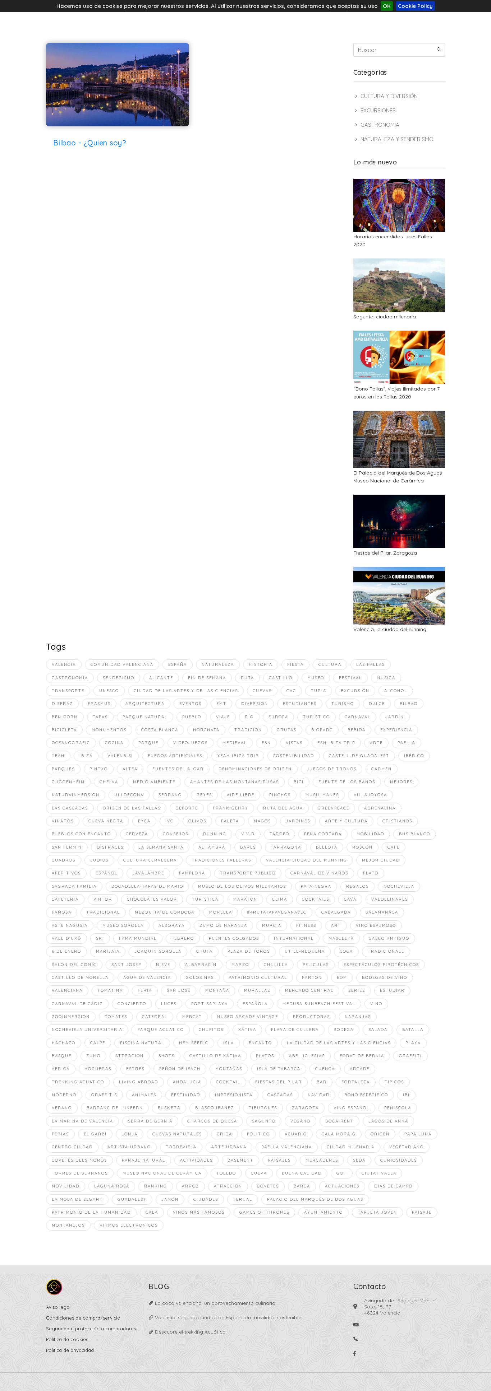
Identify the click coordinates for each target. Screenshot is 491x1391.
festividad (185, 1094)
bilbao (409, 703)
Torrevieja (181, 1146)
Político (258, 1133)
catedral (155, 1016)
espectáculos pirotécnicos (381, 964)
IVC (169, 820)
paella (407, 742)
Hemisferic (193, 1042)
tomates (116, 1016)
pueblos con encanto (81, 833)
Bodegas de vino (384, 977)
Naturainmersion (76, 794)
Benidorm (65, 716)
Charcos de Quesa (212, 1121)
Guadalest (132, 1199)
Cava (350, 899)
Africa (61, 1068)
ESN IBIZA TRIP (336, 742)
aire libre (240, 794)
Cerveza (137, 833)
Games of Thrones (264, 1212)
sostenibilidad (293, 755)
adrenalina (380, 808)
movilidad (65, 1186)
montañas (228, 1068)
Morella (220, 912)
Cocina (114, 742)
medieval (234, 742)
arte (376, 742)
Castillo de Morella (80, 977)
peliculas (316, 964)
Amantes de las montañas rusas (234, 781)
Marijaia (108, 951)
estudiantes (300, 703)
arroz (190, 1186)
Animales (144, 1094)
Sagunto (264, 1121)
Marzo (240, 964)
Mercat (192, 1016)
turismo (342, 703)
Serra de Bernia (150, 1121)
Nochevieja (399, 886)
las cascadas (70, 808)
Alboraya (172, 925)
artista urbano (129, 1146)
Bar (322, 1081)
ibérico (414, 755)
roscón (362, 847)
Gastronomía (70, 677)
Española (255, 1003)
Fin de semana (207, 677)
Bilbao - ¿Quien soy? (89, 142)
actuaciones (342, 1186)
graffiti (410, 1055)
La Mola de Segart (77, 1199)
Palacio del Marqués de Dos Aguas (315, 1199)
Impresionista (234, 1094)
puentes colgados (234, 938)
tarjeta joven (377, 1212)
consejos (175, 833)
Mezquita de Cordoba (164, 912)
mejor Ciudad (381, 860)
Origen (380, 1133)
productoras (311, 1016)
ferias (60, 1133)
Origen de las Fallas (132, 808)
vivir (248, 833)
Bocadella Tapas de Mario (147, 886)
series (356, 990)
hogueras (97, 1068)
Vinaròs (63, 820)
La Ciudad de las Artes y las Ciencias (339, 1042)
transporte (68, 690)
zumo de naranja (223, 925)
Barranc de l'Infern (115, 1107)
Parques (63, 768)
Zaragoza (305, 1107)
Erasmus (99, 703)
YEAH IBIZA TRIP (237, 755)
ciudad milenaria (351, 1146)
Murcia (271, 925)
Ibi (406, 1094)
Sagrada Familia (74, 886)
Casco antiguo (389, 938)
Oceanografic (71, 742)
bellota (327, 847)
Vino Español (352, 1107)
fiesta (295, 664)
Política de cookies (67, 1339)
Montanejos (68, 1225)
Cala (152, 1212)
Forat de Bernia (362, 1055)
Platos (265, 1055)
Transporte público (248, 873)
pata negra (316, 886)
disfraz (62, 703)
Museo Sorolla (123, 925)
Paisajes (279, 1160)
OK (387, 6)
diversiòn (254, 703)
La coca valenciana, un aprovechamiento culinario (214, 1303)
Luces (168, 1003)
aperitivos (66, 873)
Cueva (259, 1173)
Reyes (204, 794)
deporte (186, 808)
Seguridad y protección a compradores (91, 1328)
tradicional (103, 912)
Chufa (204, 951)
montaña (217, 990)
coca (346, 951)
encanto (260, 1042)
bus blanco (414, 833)
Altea (130, 768)
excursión (355, 690)
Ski (100, 938)
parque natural (145, 716)
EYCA (144, 820)
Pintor (102, 899)
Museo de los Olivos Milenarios (242, 886)
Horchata (206, 729)
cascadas (280, 1094)
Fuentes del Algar (178, 768)
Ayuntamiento (323, 1212)
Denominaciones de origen (255, 768)
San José (179, 990)
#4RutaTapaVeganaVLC (277, 912)
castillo (281, 677)
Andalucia (187, 1081)
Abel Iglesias (307, 1055)
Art (336, 925)
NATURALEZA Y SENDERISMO (397, 139)
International (294, 938)
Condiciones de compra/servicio (83, 1318)
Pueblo (191, 716)
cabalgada (336, 912)
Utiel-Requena (305, 951)
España (177, 664)
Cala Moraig (339, 1133)
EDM (342, 977)
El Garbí (95, 1133)
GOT (341, 1173)
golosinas (200, 977)
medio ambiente (154, 781)
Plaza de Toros (249, 951)
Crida (224, 1133)
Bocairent (339, 1121)
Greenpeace (333, 808)
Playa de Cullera (295, 1029)
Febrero (182, 938)
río (249, 716)
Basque (62, 1055)
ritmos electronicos (129, 1225)
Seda (359, 1160)
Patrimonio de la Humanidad (91, 1212)
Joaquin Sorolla (158, 951)
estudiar (392, 990)
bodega (344, 1029)
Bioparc (322, 729)
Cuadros (63, 860)
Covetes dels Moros (79, 1160)
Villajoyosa (370, 794)
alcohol (395, 690)
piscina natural (142, 1042)
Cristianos (397, 820)
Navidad (319, 1094)
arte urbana (229, 1146)
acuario (296, 1133)
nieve (163, 964)
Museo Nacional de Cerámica (162, 1173)
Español (107, 873)
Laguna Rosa (111, 1186)
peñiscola (397, 1107)
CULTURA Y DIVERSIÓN (389, 96)
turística (205, 899)
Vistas (294, 742)
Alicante (161, 677)
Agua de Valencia (147, 977)
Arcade (360, 1068)
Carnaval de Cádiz (77, 1003)
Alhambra (211, 847)
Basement (240, 1160)
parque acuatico (160, 1029)
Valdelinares (389, 899)
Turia (318, 690)
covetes (268, 1186)
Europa (278, 716)
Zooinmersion (71, 1016)
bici (299, 781)
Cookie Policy (415, 6)
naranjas (358, 1016)
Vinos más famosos (199, 1212)
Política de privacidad (70, 1350)
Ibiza (86, 755)
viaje (223, 716)
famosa (62, 912)
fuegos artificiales (175, 755)
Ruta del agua (283, 808)
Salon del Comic (74, 964)
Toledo (226, 1173)
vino (376, 1003)
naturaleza (218, 664)
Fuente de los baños (346, 781)
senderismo (118, 677)
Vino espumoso (376, 925)
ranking (155, 1186)
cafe (393, 847)
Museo (315, 677)
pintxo (99, 768)
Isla (228, 1042)
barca (302, 1186)
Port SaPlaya (209, 1003)
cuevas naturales (177, 1133)
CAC (291, 690)
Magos (262, 820)
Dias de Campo (393, 1186)
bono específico (366, 1094)
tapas (100, 716)
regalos (357, 886)
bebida (357, 729)
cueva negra (105, 820)
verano (62, 1107)
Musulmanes (322, 794)
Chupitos (211, 1029)
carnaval (358, 716)
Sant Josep (126, 964)
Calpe (97, 1042)
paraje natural (143, 1160)
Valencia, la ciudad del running (389, 629)
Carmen (381, 768)
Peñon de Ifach (180, 1068)
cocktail (228, 1081)
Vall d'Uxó (66, 938)
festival (350, 677)
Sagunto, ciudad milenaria (384, 316)
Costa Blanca (159, 729)
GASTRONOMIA (380, 124)
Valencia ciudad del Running (306, 860)
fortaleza (355, 1081)
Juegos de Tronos (332, 768)
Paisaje (422, 1212)
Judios (99, 860)
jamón (170, 1199)
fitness (306, 925)
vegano (300, 1121)
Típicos (394, 1081)
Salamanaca (382, 912)
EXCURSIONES (378, 110)
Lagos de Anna (388, 1121)
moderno (64, 1094)
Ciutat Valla (379, 1173)
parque (148, 742)
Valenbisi (120, 755)
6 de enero (66, 951)
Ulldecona (129, 794)
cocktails (315, 899)
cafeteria (65, 899)
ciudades (205, 1199)
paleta (230, 820)
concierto (132, 1003)
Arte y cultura (346, 820)
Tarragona (286, 847)
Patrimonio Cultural (258, 977)
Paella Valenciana (286, 1146)
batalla (412, 1029)
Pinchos (280, 794)
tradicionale (386, 951)
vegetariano (406, 1146)
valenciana (67, 990)
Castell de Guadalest (359, 755)
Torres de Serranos (80, 1173)
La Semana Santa (161, 847)
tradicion (248, 729)
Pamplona (192, 873)
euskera (169, 1107)
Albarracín (201, 964)
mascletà (341, 938)
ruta (247, 677)
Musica (386, 677)
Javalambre (148, 873)
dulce (377, 703)
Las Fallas (370, 664)
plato (370, 873)
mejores (401, 781)
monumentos (109, 729)
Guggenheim (68, 781)
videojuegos (190, 742)
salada (377, 1029)
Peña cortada (323, 833)
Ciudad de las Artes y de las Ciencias (186, 690)
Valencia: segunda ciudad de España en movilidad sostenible (227, 1317)
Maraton (245, 899)
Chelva (109, 781)
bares (248, 847)
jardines (298, 820)
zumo (93, 1055)
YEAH (58, 755)
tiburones (263, 1107)
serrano (170, 794)
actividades (196, 1160)
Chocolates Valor (152, 899)
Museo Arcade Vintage (247, 1016)
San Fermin (67, 847)
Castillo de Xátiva (215, 1055)
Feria (145, 990)
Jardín (394, 716)
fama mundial (138, 938)
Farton (312, 977)
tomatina (110, 990)
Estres (135, 1068)
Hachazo (63, 1042)
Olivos (197, 820)
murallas (257, 990)
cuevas (262, 690)
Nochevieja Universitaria (87, 1029)
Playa (413, 1042)
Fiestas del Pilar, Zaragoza (385, 553)
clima (279, 899)
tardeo (279, 833)
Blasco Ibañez (214, 1107)
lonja (129, 1133)
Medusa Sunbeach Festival (319, 1003)
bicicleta (64, 729)
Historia (260, 664)
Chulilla (276, 964)
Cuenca (325, 1068)
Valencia (64, 664)
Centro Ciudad (72, 1146)
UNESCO (109, 690)
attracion (129, 1055)
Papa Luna (418, 1133)
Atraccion (228, 1186)
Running (214, 833)
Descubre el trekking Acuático (189, 1332)
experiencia (396, 729)
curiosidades (398, 1160)
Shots (167, 1055)
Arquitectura (145, 703)
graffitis (104, 1094)
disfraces (110, 847)
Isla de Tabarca (278, 1068)
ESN (266, 742)
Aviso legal (58, 1307)
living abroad (138, 1081)
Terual (242, 1199)
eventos (190, 703)
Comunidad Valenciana (122, 664)
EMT (221, 703)
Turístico (316, 716)
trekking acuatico (78, 1081)
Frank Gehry (230, 808)
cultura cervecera (150, 860)
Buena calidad (302, 1173)
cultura (329, 664)
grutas (287, 729)
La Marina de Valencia (82, 1121)
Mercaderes (322, 1160)
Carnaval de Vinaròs (319, 873)
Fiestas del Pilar (278, 1081)
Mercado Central (309, 990)
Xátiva (247, 1029)
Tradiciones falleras (221, 860)
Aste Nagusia (70, 925)
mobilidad (370, 833)
